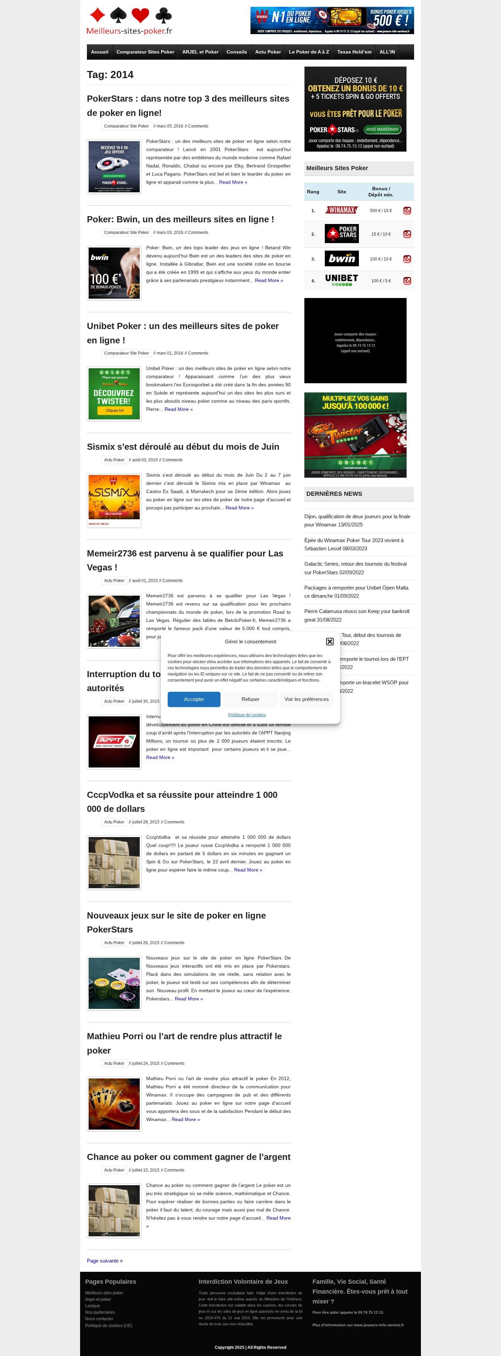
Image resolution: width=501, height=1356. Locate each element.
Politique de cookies (247, 714)
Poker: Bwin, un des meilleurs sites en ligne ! (180, 219)
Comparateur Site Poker (126, 126)
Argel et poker (98, 1299)
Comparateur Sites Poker (145, 52)
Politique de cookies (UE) (108, 1325)
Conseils (237, 52)
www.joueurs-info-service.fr (379, 1325)
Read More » (233, 182)
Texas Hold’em (354, 52)
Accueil (99, 52)
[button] (330, 641)
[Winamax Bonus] (332, 32)
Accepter (194, 699)
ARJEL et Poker (200, 52)
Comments (198, 126)
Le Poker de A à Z (309, 52)
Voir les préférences (307, 699)
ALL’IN (387, 52)
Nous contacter (99, 1318)
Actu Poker (268, 52)
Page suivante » (105, 1261)
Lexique (92, 1305)
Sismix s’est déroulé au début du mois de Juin (183, 447)
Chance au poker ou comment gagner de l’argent (189, 1157)
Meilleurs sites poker (104, 1293)
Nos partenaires (100, 1312)
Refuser (250, 699)
